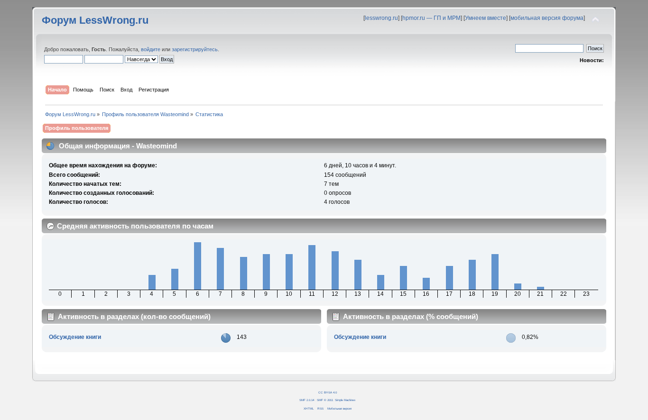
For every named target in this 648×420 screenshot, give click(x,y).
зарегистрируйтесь (195, 49)
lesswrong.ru (381, 18)
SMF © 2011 (325, 400)
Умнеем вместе (485, 18)
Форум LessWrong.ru (95, 20)
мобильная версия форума (546, 18)
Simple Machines (345, 400)
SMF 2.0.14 (306, 400)
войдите (150, 49)
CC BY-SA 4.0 (327, 392)
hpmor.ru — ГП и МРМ (431, 18)
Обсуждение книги (75, 337)
